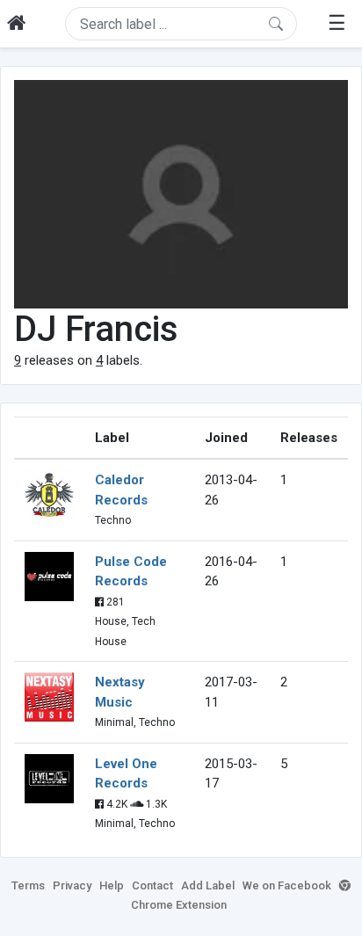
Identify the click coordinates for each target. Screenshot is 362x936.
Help (111, 885)
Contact (152, 885)
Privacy (72, 885)
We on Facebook (287, 885)
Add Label (208, 885)
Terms (28, 885)
